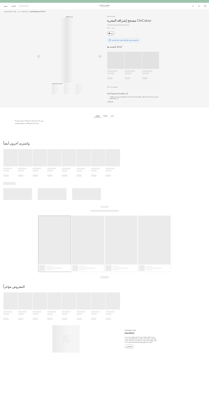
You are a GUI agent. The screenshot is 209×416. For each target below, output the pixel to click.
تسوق (6, 6)
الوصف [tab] (97, 116)
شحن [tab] (112, 116)
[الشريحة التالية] (99, 56)
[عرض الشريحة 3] (81, 89)
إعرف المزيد (110, 101)
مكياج (15, 11)
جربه (112, 33)
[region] (69, 50)
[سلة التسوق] (205, 6)
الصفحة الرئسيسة (8, 11)
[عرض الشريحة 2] (69, 89)
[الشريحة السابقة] (38, 56)
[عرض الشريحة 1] (57, 89)
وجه (19, 11)
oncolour (111, 16)
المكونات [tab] (105, 116)
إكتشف (13, 6)
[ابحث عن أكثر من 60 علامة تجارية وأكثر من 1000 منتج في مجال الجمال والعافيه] (193, 6)
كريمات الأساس (24, 11)
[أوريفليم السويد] (104, 5)
